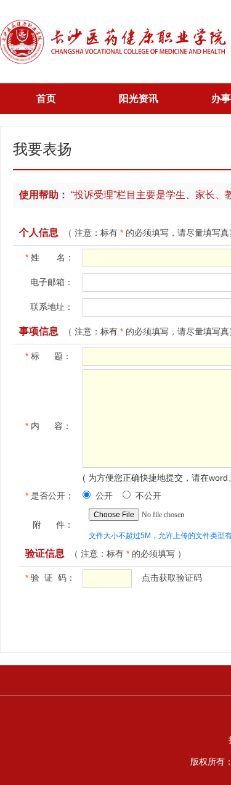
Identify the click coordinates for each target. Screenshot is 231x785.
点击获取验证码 (172, 578)
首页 (46, 98)
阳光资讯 (138, 98)
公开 (104, 495)
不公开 (148, 495)
